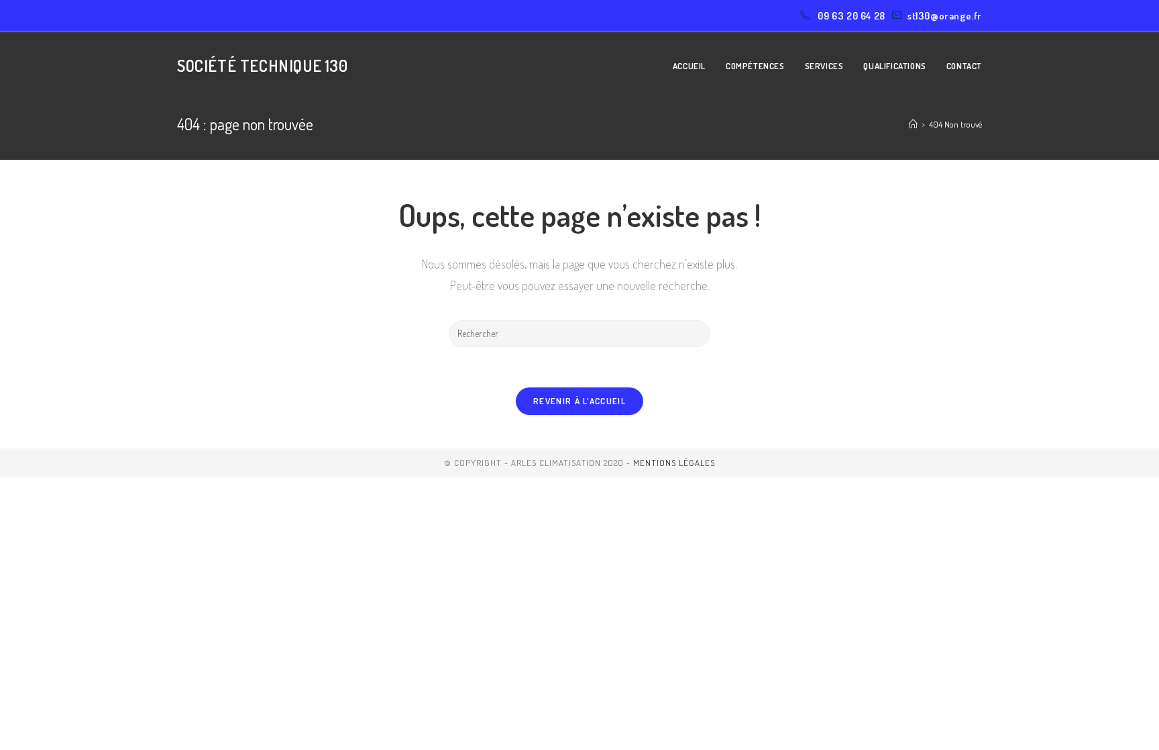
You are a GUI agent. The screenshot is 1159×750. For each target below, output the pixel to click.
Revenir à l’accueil (579, 400)
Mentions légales (674, 462)
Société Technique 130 (262, 65)
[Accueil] (913, 124)
